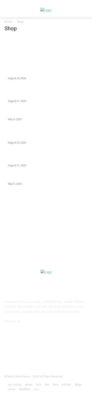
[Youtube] (73, 354)
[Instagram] (29, 354)
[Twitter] (62, 354)
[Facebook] (18, 354)
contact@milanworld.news (41, 321)
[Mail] (40, 354)
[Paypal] (51, 354)
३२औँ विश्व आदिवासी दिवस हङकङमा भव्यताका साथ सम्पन (39, 72)
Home (8, 22)
